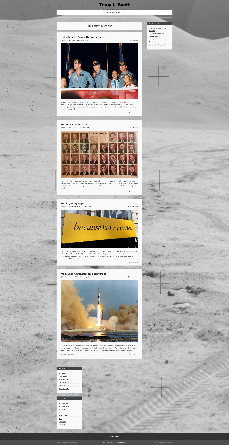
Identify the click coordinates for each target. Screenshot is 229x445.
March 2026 (63, 376)
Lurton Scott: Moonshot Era (158, 45)
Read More (133, 113)
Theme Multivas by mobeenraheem (67, 442)
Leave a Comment (67, 354)
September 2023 (64, 385)
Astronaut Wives (64, 406)
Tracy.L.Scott (84, 40)
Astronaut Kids (63, 403)
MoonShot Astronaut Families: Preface (83, 273)
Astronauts (62, 409)
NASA (60, 418)
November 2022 (64, 388)
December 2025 (64, 379)
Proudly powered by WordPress (163, 442)
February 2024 (64, 382)
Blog (60, 412)
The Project (62, 425)
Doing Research (64, 415)
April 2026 (62, 373)
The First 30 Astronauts (74, 124)
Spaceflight (62, 421)
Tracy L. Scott (114, 4)
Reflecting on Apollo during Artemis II (83, 37)
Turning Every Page (72, 203)
